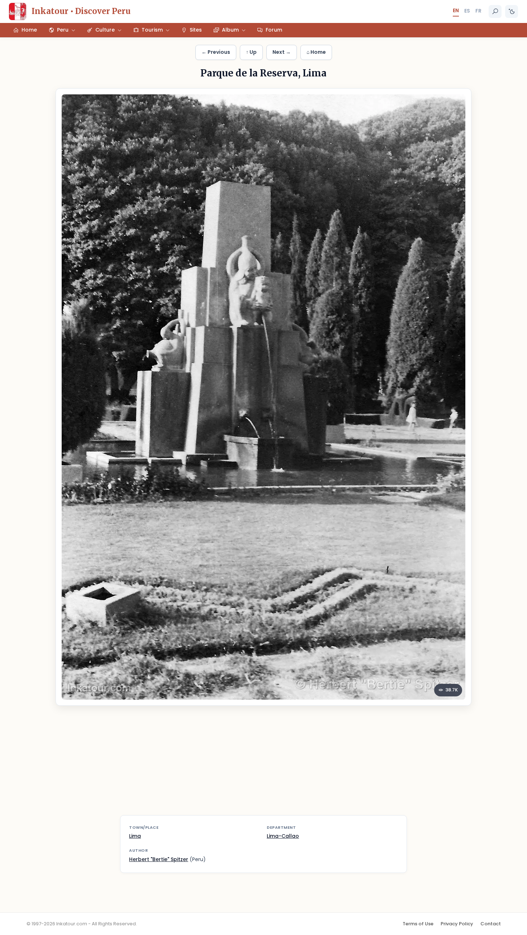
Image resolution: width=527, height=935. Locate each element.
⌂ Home (316, 52)
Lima (135, 836)
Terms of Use (418, 923)
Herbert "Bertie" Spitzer (158, 859)
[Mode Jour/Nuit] (511, 11)
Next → (281, 52)
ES (467, 10)
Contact (490, 923)
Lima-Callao (283, 836)
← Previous (215, 52)
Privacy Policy (457, 923)
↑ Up (251, 52)
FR (478, 10)
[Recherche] (495, 11)
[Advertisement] (263, 765)
